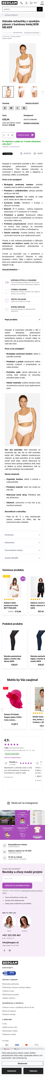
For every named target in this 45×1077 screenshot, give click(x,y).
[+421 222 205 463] (22, 3)
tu (26, 1058)
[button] (14, 725)
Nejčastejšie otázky (10, 1031)
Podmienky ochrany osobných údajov (16, 987)
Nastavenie (22, 1063)
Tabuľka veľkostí (32, 103)
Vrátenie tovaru (8, 991)
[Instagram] (10, 950)
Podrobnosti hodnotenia (31, 32)
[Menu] (42, 3)
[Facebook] (4, 950)
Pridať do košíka (23, 135)
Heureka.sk (9, 777)
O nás (4, 1024)
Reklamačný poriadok (10, 995)
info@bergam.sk (10, 942)
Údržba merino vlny (9, 1027)
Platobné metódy (8, 1014)
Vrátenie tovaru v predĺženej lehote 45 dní (18, 1007)
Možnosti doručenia (31, 123)
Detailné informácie (9, 269)
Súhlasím (33, 1071)
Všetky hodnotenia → (13, 757)
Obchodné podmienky (10, 984)
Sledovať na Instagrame (24, 803)
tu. (13, 265)
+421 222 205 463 (11, 935)
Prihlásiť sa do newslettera (17, 885)
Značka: (7, 38)
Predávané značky (9, 1034)
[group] (15, 708)
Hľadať (40, 9)
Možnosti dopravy (9, 1011)
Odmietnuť (11, 1071)
